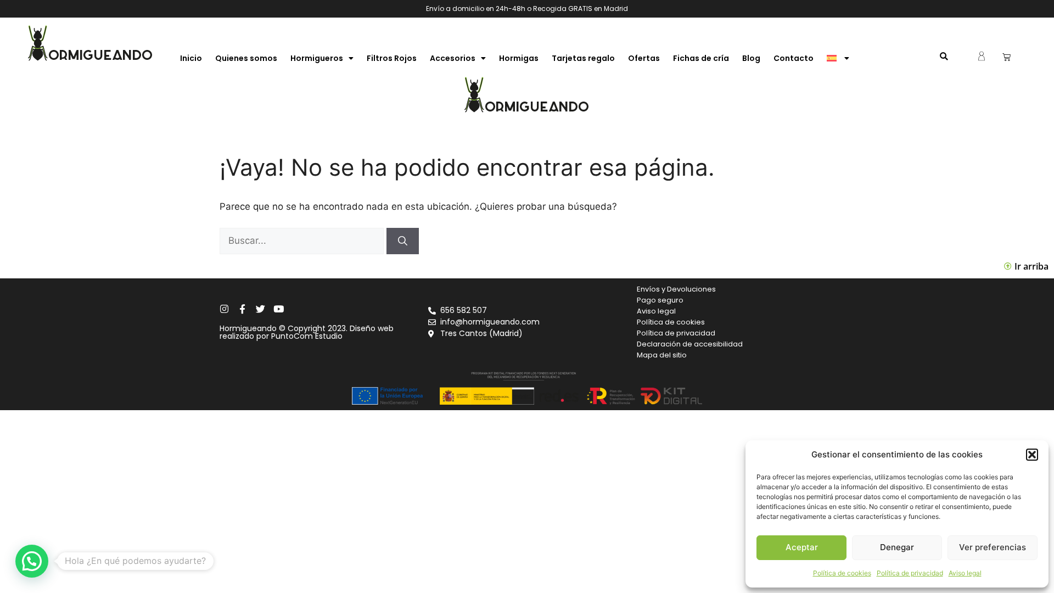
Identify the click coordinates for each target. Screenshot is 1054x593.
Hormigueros (316, 58)
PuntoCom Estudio (307, 336)
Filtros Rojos (392, 58)
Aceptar (802, 547)
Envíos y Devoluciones (676, 289)
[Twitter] (260, 309)
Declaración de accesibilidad (690, 344)
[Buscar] (402, 241)
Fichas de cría (701, 58)
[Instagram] (224, 309)
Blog (751, 58)
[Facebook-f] (242, 309)
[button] (1032, 454)
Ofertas (644, 58)
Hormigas (519, 58)
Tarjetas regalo (583, 58)
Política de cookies (842, 573)
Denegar (897, 547)
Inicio (191, 58)
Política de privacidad (910, 573)
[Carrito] (1006, 57)
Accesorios (452, 58)
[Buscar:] (303, 240)
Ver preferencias (992, 547)
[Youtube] (278, 309)
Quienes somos (246, 58)
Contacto (793, 58)
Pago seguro (660, 300)
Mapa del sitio (662, 355)
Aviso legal (965, 573)
